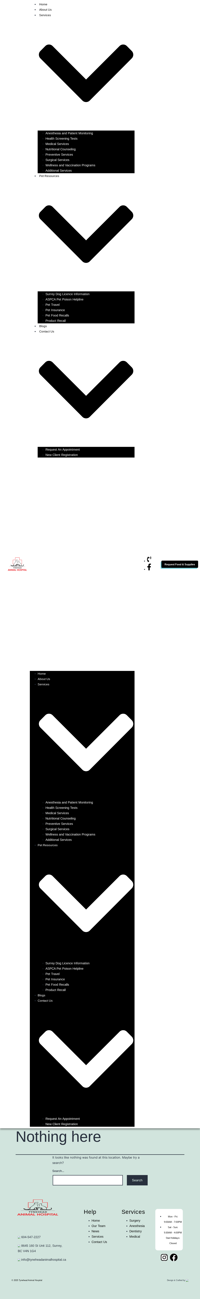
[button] (82, 564)
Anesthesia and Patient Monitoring (69, 133)
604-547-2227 (30, 1237)
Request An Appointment (62, 449)
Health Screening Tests (61, 138)
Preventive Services (59, 154)
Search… (58, 1171)
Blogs (43, 326)
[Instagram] (164, 1257)
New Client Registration (61, 455)
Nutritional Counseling (60, 149)
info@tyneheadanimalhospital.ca (43, 1259)
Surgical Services (57, 160)
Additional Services (58, 170)
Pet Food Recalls (57, 315)
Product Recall (55, 320)
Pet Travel (52, 304)
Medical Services (57, 144)
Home (43, 4)
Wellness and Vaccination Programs (70, 165)
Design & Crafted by (176, 1280)
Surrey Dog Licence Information (67, 294)
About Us (45, 9)
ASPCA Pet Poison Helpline (64, 299)
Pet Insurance (55, 310)
